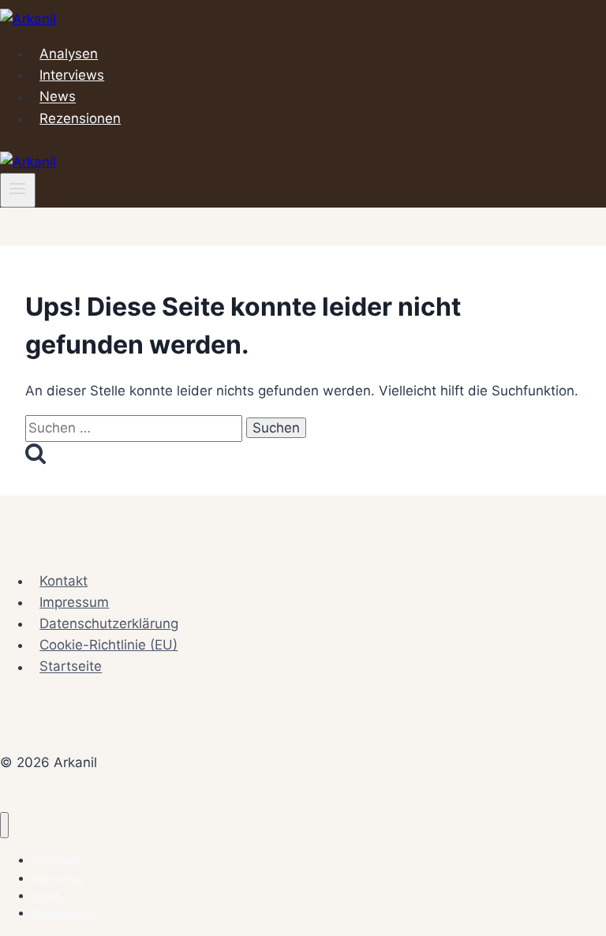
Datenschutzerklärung (108, 623)
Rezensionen (80, 118)
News (57, 97)
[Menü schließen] (4, 825)
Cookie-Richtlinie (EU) (108, 645)
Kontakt (63, 581)
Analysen (68, 54)
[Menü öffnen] (18, 190)
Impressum (74, 602)
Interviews (71, 75)
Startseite (70, 667)
